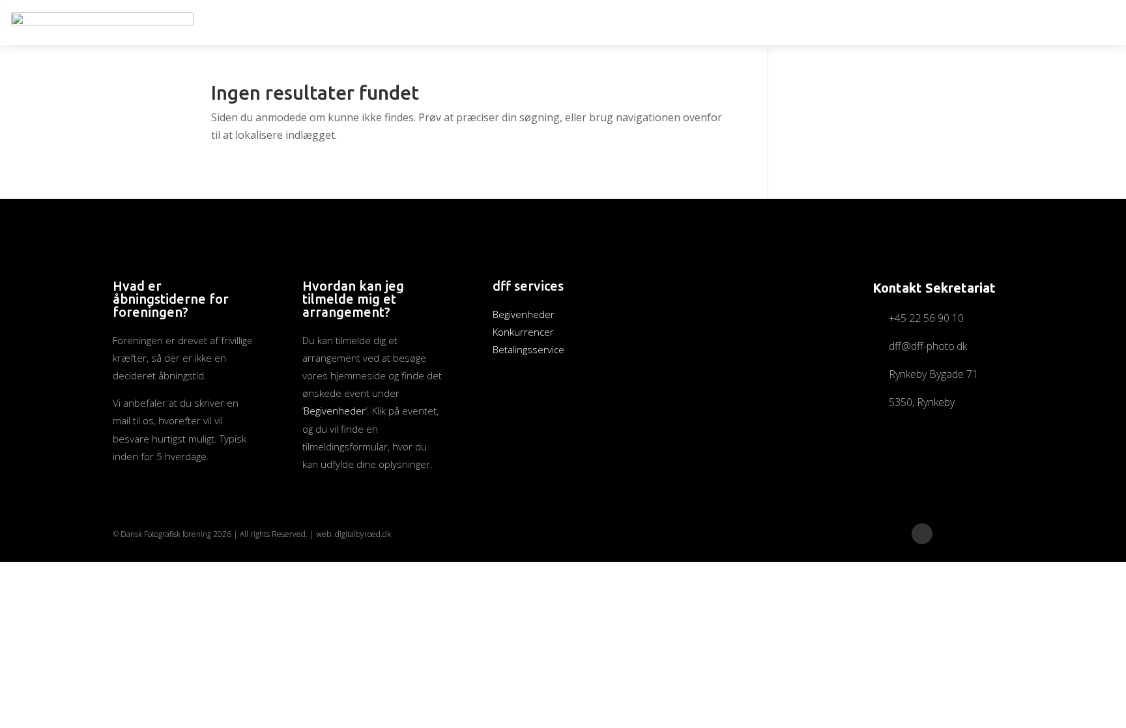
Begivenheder (335, 410)
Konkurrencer (523, 331)
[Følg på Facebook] (922, 533)
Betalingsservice (528, 349)
